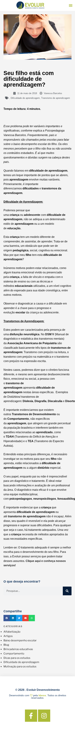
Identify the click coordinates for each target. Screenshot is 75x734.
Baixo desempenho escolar (20, 640)
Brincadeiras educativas (18, 649)
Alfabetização (11, 631)
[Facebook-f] (31, 716)
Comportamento (13, 653)
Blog (6, 644)
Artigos (8, 636)
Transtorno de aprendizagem (55, 98)
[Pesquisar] (67, 591)
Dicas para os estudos (16, 657)
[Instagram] (44, 716)
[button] (71, 5)
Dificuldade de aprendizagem (25, 98)
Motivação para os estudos (19, 666)
